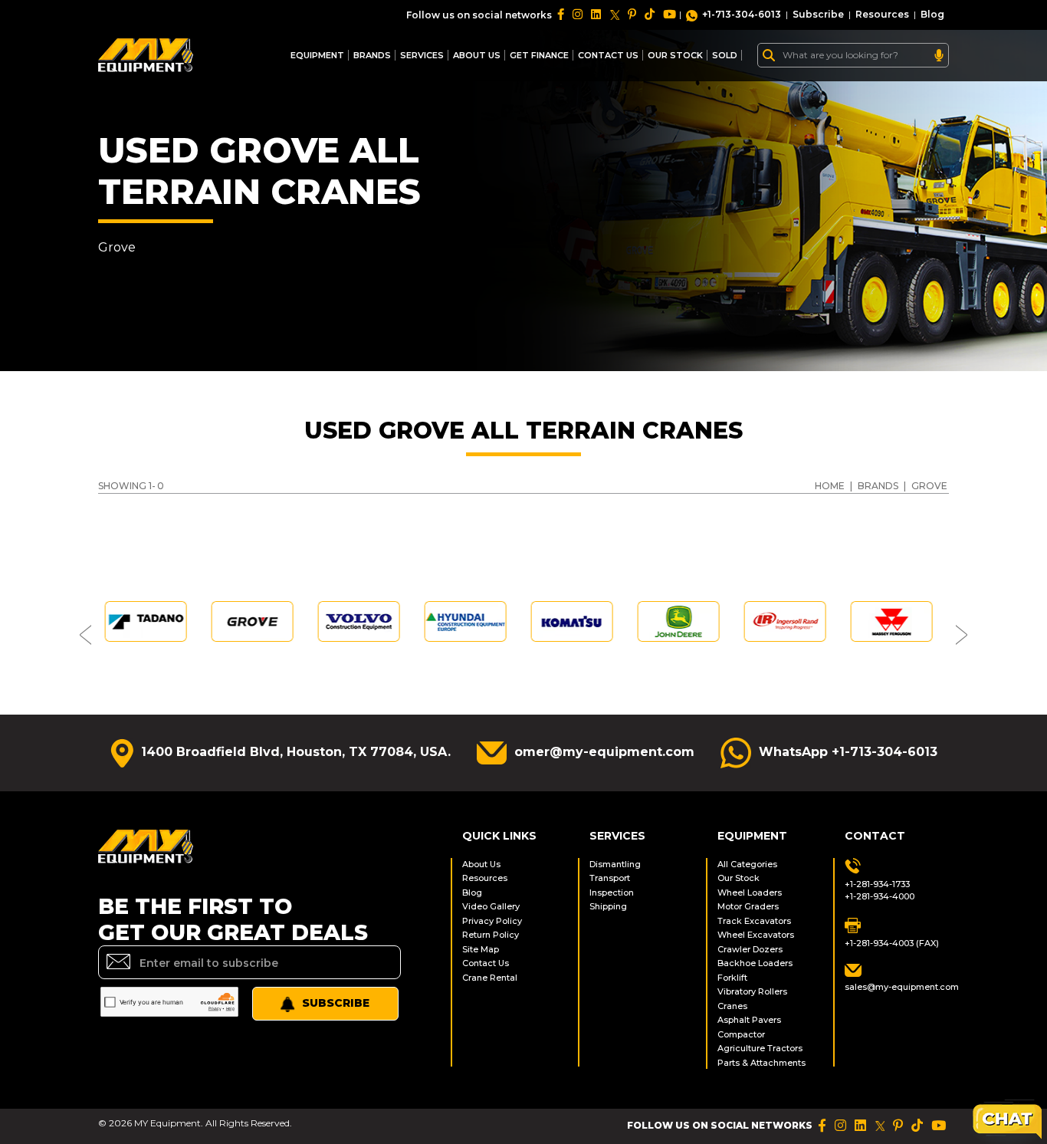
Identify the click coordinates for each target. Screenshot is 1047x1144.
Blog (932, 14)
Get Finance (539, 55)
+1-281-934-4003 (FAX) (892, 943)
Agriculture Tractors (759, 1048)
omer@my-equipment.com (604, 752)
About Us (477, 55)
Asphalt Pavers (749, 1019)
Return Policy (490, 934)
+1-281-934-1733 (877, 884)
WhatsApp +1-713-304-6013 (848, 752)
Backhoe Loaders (755, 963)
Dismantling (615, 864)
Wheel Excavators (755, 934)
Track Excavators (754, 921)
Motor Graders (748, 906)
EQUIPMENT (317, 55)
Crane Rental (489, 977)
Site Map (480, 949)
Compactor (741, 1034)
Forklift (732, 977)
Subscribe (818, 14)
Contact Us (485, 963)
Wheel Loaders (749, 892)
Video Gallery (491, 906)
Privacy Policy (492, 921)
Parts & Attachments (761, 1062)
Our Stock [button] (675, 55)
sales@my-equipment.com (897, 986)
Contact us (608, 55)
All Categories (747, 864)
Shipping (608, 906)
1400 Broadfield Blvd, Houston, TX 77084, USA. (296, 752)
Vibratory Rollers (752, 991)
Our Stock (738, 878)
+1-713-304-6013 (741, 14)
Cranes (732, 1006)
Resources (882, 14)
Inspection (611, 892)
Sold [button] (724, 55)
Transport (609, 878)
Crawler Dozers (750, 949)
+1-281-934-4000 (879, 896)
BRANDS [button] (372, 55)
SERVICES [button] (422, 55)
